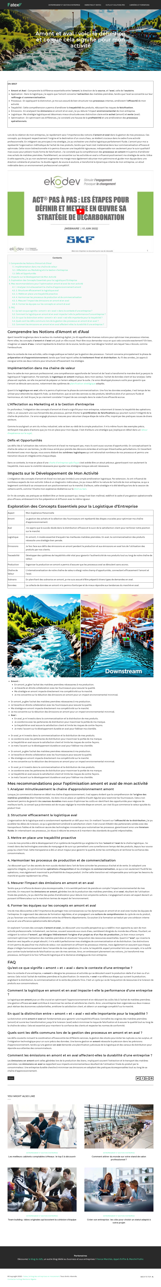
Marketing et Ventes (93, 5)
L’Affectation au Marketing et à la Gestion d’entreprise (40, 270)
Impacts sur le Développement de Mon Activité (32, 277)
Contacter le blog (15, 1279)
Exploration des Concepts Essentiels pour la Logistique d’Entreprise (43, 280)
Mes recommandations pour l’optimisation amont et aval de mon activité (46, 283)
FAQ (12, 307)
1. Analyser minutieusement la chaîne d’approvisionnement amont (46, 287)
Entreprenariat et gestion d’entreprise (64, 5)
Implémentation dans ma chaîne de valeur (34, 266)
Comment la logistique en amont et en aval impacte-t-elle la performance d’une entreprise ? (59, 314)
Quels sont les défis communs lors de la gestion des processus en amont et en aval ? (55, 321)
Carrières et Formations (139, 5)
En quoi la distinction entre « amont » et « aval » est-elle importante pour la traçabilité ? (57, 317)
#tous (11, 1078)
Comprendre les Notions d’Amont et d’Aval (30, 263)
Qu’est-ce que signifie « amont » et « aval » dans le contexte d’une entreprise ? (52, 311)
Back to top (145, 1277)
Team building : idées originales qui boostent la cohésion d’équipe (42, 1220)
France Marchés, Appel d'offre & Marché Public (120, 1259)
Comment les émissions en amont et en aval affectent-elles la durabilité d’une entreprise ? (58, 324)
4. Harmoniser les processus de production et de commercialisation (47, 297)
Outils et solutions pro (115, 5)
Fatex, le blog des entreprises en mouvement (41, 1276)
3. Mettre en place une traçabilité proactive (35, 294)
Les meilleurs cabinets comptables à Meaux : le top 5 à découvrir (42, 1156)
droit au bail (80, 489)
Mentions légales (29, 1279)
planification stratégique (83, 383)
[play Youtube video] (80, 211)
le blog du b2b (36, 1259)
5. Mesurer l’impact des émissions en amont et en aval (40, 300)
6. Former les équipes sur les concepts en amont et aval (41, 304)
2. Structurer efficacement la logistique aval (35, 290)
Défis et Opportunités (24, 273)
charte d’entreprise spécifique (64, 462)
